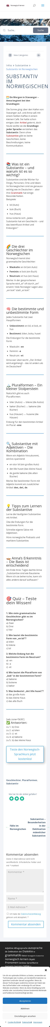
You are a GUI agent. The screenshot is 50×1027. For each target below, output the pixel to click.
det (20, 951)
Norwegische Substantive (36, 956)
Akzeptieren (25, 1000)
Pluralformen (29, 780)
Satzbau (22, 962)
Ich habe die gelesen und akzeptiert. (23, 916)
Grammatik (16, 192)
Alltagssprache (21, 948)
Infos (9, 65)
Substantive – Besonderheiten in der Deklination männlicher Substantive (37, 827)
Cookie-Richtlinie (14, 1022)
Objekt (32, 959)
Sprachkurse (32, 962)
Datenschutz (27, 1022)
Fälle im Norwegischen (17, 827)
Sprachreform (18, 966)
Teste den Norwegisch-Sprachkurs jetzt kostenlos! (25, 754)
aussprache (35, 948)
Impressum (37, 1022)
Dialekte (27, 951)
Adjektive (9, 948)
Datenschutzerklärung (31, 914)
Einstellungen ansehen (25, 1016)
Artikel (23, 122)
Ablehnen (25, 1008)
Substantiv (12, 783)
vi (30, 966)
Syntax (26, 965)
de (6, 951)
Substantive (21, 65)
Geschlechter (13, 780)
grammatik (13, 955)
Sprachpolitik (9, 966)
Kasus (24, 955)
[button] (45, 970)
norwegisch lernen (16, 959)
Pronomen (11, 962)
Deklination (13, 951)
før (34, 952)
